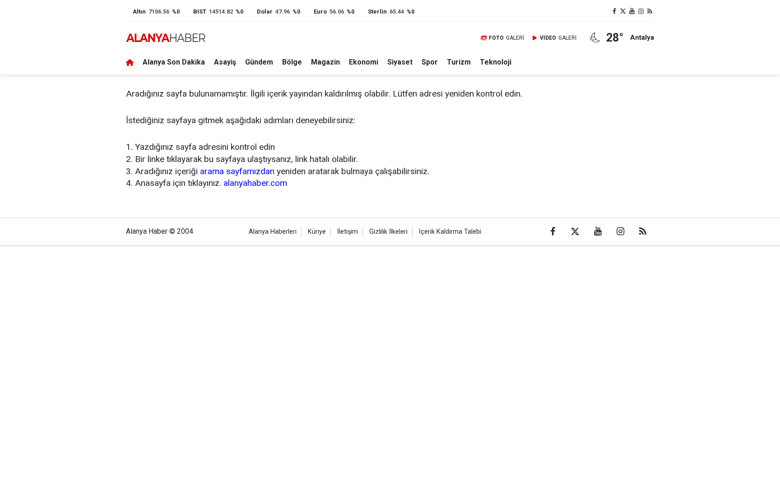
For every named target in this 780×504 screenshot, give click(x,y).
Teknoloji (495, 62)
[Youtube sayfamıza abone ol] (631, 11)
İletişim (347, 232)
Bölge (292, 62)
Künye (317, 232)
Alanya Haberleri (273, 232)
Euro (320, 11)
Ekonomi (363, 62)
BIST (199, 11)
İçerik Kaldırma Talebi (450, 232)
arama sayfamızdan (237, 171)
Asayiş (225, 62)
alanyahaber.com (255, 183)
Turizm (459, 62)
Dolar (265, 11)
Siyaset (400, 62)
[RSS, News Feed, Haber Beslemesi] (649, 11)
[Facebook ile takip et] (614, 11)
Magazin (325, 62)
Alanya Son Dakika (174, 62)
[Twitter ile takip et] (623, 11)
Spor (430, 62)
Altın (139, 11)
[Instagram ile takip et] (640, 11)
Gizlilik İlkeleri (388, 232)
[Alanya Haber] (165, 38)
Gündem (259, 62)
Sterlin (377, 11)
